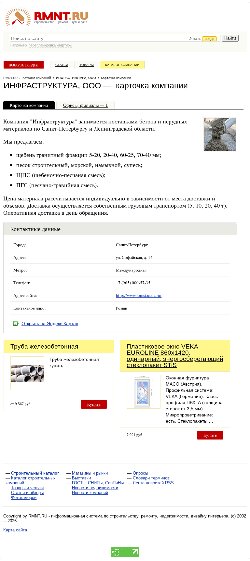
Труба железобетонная (44, 346)
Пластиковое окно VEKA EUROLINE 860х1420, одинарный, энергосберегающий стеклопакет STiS (175, 355)
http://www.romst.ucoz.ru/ (138, 295)
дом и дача (79, 22)
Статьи (61, 65)
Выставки (81, 478)
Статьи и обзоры (27, 492)
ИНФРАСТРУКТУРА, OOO (76, 78)
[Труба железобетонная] (27, 388)
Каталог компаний (122, 65)
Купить (94, 404)
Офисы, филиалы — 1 (85, 105)
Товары (86, 65)
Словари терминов (151, 478)
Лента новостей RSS (153, 482)
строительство (44, 22)
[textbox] (115, 38)
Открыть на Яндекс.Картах (49, 323)
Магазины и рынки (90, 473)
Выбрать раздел (23, 65)
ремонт (63, 22)
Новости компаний (90, 492)
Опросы (140, 473)
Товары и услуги (27, 487)
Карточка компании (29, 105)
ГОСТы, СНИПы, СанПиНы (98, 482)
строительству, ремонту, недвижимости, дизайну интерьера (169, 516)
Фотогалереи (23, 497)
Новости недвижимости (95, 487)
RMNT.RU (10, 78)
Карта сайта (15, 530)
